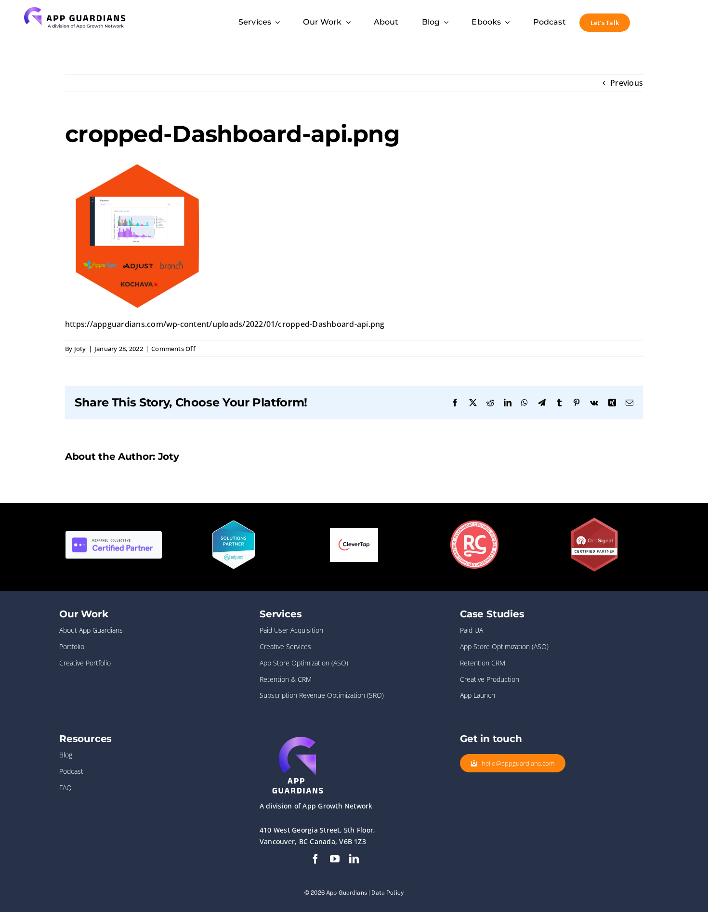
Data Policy (387, 892)
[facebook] (315, 859)
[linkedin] (354, 859)
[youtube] (335, 859)
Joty (80, 348)
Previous (626, 83)
